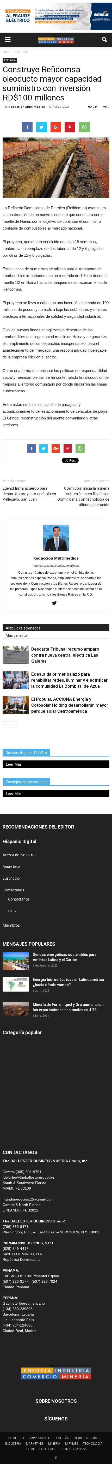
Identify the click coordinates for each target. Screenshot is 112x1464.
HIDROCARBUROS (87, 1438)
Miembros (11, 925)
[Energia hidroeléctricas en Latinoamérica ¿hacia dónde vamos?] (16, 984)
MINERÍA (10, 1065)
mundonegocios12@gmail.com (28, 1199)
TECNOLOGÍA (93, 1443)
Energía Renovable (18, 1112)
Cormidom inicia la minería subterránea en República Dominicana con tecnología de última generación (83, 496)
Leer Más (14, 764)
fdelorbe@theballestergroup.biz (28, 1177)
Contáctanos (13, 889)
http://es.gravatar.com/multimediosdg (56, 565)
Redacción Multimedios (26, 107)
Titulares (10, 1042)
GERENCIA (11, 1077)
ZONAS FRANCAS (73, 1449)
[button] (104, 40)
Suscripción (12, 878)
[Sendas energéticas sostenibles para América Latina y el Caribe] (16, 961)
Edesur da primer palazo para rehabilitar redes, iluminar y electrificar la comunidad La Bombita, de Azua (69, 680)
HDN (12, 910)
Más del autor (17, 635)
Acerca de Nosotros (19, 854)
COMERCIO (16, 1438)
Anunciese (11, 866)
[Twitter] (56, 603)
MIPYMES (71, 1443)
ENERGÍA (10, 60)
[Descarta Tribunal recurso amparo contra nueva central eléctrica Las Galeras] (16, 655)
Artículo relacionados (23, 628)
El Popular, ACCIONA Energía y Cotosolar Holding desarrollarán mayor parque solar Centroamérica (69, 705)
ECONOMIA (12, 1136)
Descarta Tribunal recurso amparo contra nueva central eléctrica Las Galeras (65, 655)
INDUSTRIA (12, 1101)
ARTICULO (12, 1124)
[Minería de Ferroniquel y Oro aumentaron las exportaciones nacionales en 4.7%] (16, 1009)
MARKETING (34, 1443)
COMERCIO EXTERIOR (21, 1089)
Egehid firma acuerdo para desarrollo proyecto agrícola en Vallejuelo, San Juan (29, 494)
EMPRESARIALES (40, 1438)
